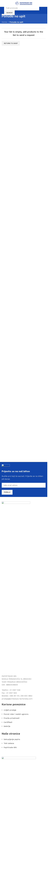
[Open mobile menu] (3, 3)
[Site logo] (23, 3)
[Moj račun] (41, 10)
